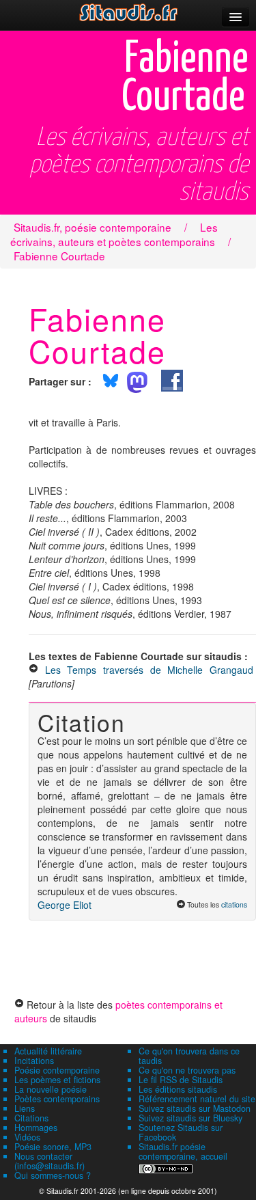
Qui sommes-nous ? (52, 1175)
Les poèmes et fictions (57, 1080)
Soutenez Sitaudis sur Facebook (181, 1132)
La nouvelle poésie (50, 1089)
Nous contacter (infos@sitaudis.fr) (49, 1161)
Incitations (34, 1060)
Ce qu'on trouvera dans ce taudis (189, 1056)
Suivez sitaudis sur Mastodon (195, 1108)
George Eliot (64, 905)
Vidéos (27, 1137)
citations (234, 904)
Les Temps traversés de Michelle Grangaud (149, 670)
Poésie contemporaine (57, 1070)
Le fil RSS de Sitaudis (181, 1080)
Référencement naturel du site (197, 1099)
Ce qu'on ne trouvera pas (187, 1070)
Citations (31, 1118)
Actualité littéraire (48, 1051)
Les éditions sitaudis (178, 1089)
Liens (24, 1108)
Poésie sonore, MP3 (52, 1147)
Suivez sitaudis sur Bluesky (190, 1118)
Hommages (35, 1127)
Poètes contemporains (57, 1099)
